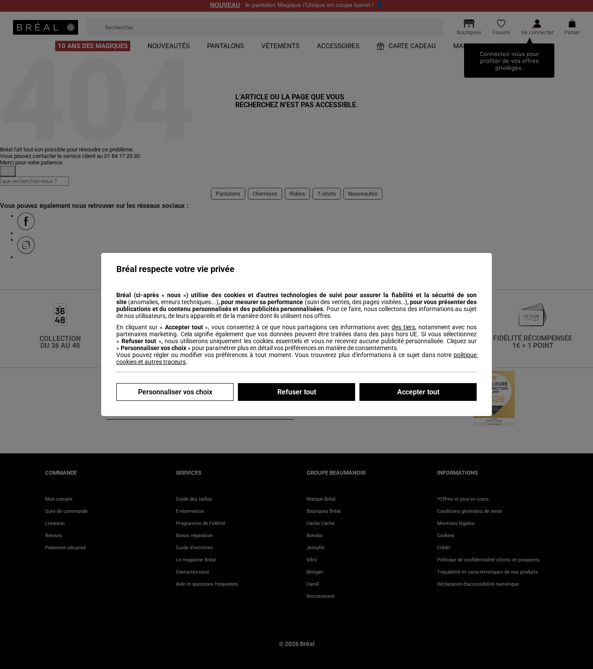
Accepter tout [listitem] (418, 392)
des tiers (403, 327)
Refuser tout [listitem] (296, 392)
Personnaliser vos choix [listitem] (175, 392)
